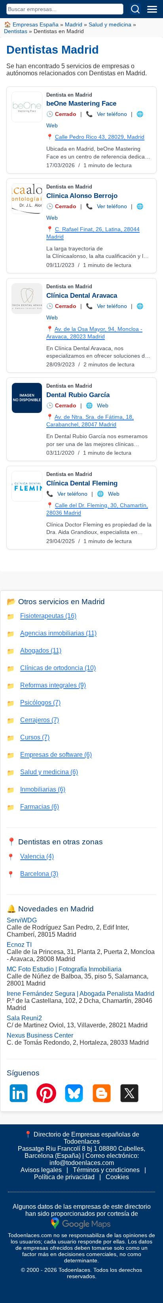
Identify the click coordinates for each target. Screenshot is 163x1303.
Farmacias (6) (39, 806)
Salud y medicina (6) (49, 772)
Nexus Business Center (40, 1035)
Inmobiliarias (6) (42, 789)
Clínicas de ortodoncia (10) (58, 668)
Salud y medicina (110, 24)
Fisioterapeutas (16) (48, 615)
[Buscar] (135, 9)
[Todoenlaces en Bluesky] (74, 1093)
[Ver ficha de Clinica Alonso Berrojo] (26, 198)
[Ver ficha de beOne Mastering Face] (26, 106)
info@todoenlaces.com (81, 1162)
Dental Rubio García (78, 395)
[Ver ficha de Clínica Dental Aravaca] (26, 298)
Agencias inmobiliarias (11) (58, 633)
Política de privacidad (64, 1177)
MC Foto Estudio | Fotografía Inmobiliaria (64, 969)
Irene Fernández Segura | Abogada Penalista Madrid (80, 993)
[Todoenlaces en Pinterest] (46, 1093)
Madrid (73, 24)
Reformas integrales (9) (53, 685)
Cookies (117, 1177)
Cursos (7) (34, 737)
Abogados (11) (40, 650)
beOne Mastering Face (81, 103)
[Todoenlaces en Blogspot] (102, 1093)
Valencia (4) (37, 856)
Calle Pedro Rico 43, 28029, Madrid (99, 137)
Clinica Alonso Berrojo (82, 196)
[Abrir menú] (152, 9)
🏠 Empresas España (31, 24)
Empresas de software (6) (56, 754)
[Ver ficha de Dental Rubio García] (26, 398)
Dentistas (15, 31)
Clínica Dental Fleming (82, 483)
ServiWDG (22, 920)
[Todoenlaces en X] (129, 1093)
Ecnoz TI (19, 944)
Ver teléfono (112, 114)
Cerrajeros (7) (39, 720)
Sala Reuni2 (24, 1018)
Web (52, 125)
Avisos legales (41, 1170)
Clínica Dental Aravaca (81, 295)
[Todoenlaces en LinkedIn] (18, 1093)
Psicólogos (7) (40, 702)
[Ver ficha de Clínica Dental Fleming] (26, 486)
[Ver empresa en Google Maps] (80, 1222)
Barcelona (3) (39, 873)
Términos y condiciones (106, 1170)
